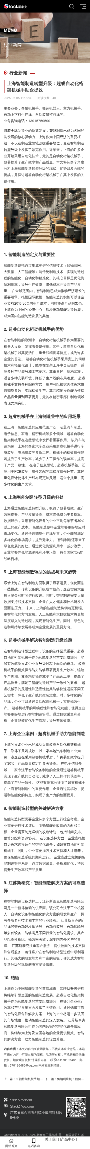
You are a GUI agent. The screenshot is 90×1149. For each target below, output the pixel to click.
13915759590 (39, 120)
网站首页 (11, 1145)
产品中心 (68, 1138)
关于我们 (52, 1138)
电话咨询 (34, 1145)
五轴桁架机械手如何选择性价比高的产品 (43, 1079)
